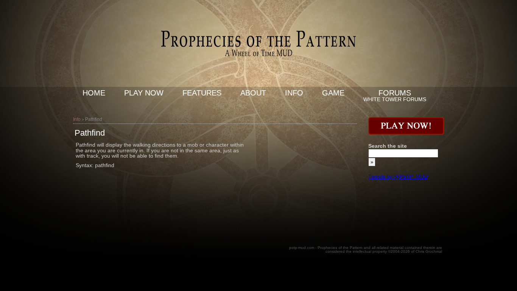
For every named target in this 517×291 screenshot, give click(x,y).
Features (201, 93)
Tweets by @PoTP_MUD (398, 177)
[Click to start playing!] (406, 133)
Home (94, 93)
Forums (394, 93)
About (253, 93)
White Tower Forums (394, 99)
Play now (144, 93)
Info (294, 93)
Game (333, 93)
